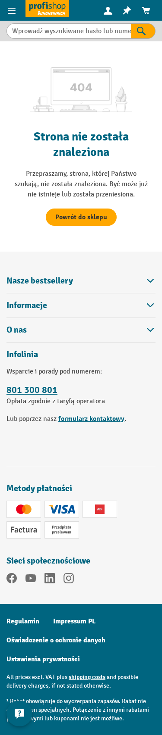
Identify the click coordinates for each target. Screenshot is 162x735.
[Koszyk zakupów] (146, 10)
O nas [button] (16, 329)
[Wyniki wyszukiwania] (143, 31)
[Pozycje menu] (12, 10)
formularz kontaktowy (91, 418)
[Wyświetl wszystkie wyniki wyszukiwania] (47, 8)
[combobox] (68, 31)
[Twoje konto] (108, 10)
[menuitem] (108, 10)
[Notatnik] (127, 10)
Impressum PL (74, 621)
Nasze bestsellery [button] (39, 280)
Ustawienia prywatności (43, 659)
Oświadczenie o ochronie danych (55, 640)
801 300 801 (31, 390)
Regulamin (22, 621)
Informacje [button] (26, 305)
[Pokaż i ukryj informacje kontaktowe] (19, 713)
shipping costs (87, 677)
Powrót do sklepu (81, 217)
